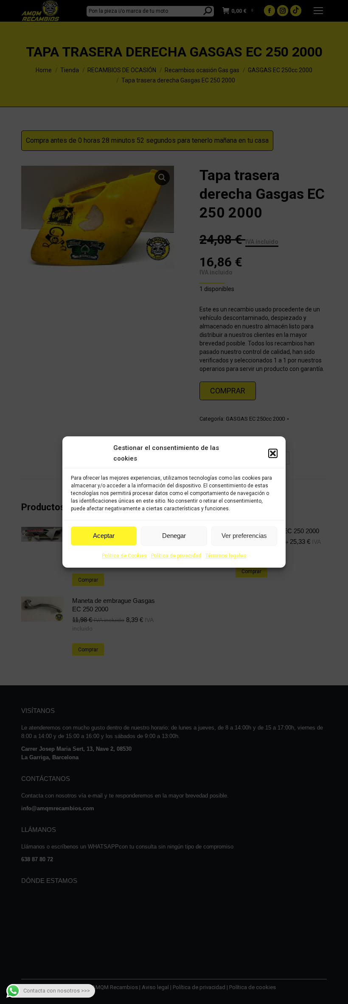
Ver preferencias (244, 535)
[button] (273, 453)
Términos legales (225, 556)
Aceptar (104, 535)
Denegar (174, 535)
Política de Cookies (124, 556)
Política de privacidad (176, 556)
